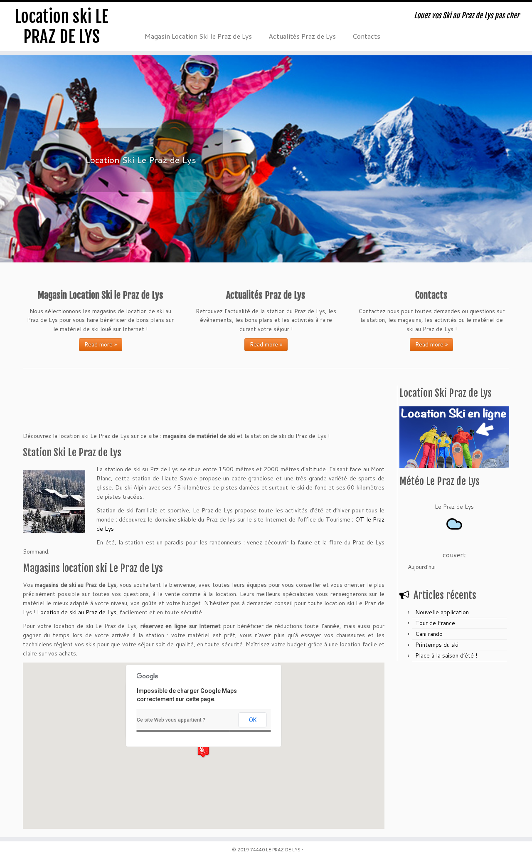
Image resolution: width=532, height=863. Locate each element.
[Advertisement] (120, 411)
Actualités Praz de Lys (302, 36)
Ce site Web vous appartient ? (171, 720)
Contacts (366, 36)
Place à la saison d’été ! (446, 655)
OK (252, 720)
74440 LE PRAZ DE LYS (275, 849)
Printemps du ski (436, 644)
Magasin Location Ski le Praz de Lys (198, 36)
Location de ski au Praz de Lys (76, 612)
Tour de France (435, 623)
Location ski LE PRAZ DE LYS (61, 27)
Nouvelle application (442, 612)
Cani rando (429, 634)
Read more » (100, 344)
